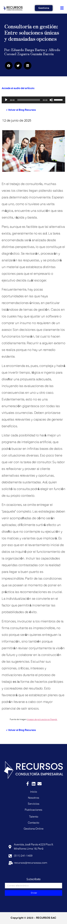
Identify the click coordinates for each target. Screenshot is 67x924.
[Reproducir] (6, 100)
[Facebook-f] (27, 784)
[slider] (59, 99)
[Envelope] (39, 784)
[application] (33, 99)
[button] (62, 8)
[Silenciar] (51, 100)
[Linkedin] (33, 784)
